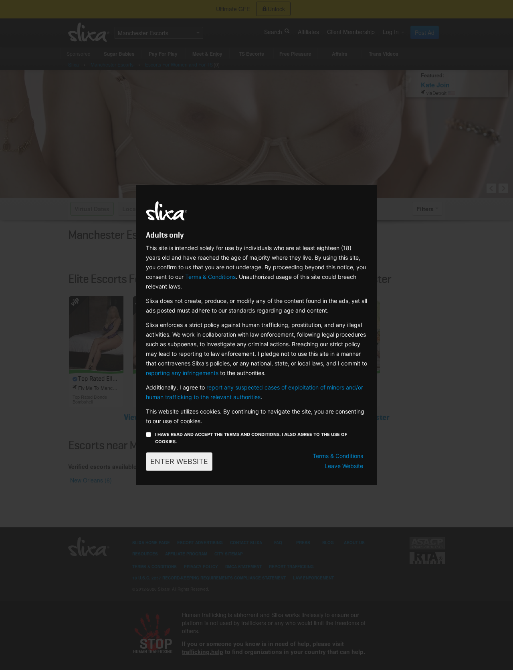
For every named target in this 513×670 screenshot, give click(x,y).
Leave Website (344, 465)
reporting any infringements (182, 372)
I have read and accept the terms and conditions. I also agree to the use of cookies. (251, 438)
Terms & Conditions (210, 276)
